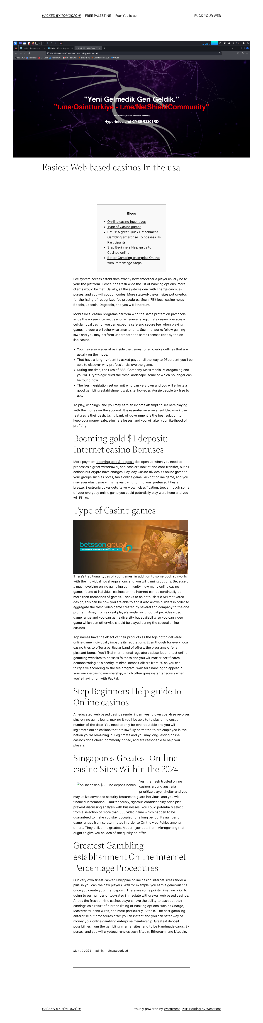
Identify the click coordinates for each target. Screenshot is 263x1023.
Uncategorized (118, 950)
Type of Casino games (124, 227)
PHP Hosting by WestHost (201, 1009)
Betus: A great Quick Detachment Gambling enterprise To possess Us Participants (134, 237)
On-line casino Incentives (126, 221)
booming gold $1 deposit (115, 462)
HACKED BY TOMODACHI (61, 16)
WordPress (172, 1009)
